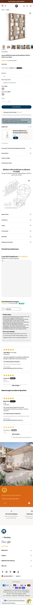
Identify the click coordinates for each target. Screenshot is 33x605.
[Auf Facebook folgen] (3, 572)
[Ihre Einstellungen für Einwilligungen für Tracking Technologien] (30, 602)
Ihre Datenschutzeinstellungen (15, 600)
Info (4, 595)
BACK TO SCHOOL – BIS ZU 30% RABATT (16, 1)
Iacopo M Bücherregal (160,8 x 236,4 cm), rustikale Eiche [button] (13, 368)
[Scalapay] (19, 68)
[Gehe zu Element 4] (18, 47)
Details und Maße (6, 158)
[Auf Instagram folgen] (6, 572)
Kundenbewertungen (7, 163)
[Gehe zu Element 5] (23, 47)
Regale (7, 10)
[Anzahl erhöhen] (9, 101)
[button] (5, 60)
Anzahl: (3, 98)
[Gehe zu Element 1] (4, 47)
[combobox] (16, 76)
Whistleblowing (21, 595)
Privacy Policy (8, 595)
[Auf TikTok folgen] (18, 572)
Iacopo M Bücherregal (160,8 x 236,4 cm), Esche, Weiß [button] (13, 420)
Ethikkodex (27, 595)
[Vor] (30, 127)
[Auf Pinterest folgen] (10, 572)
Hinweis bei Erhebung (8, 603)
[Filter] (3, 309)
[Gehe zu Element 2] (8, 47)
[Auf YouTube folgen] (14, 572)
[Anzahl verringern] (3, 101)
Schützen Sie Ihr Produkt (10, 112)
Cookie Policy (14, 595)
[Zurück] (28, 127)
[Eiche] (3, 88)
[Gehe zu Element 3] (13, 47)
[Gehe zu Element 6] (28, 47)
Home (3, 10)
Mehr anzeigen (15, 385)
